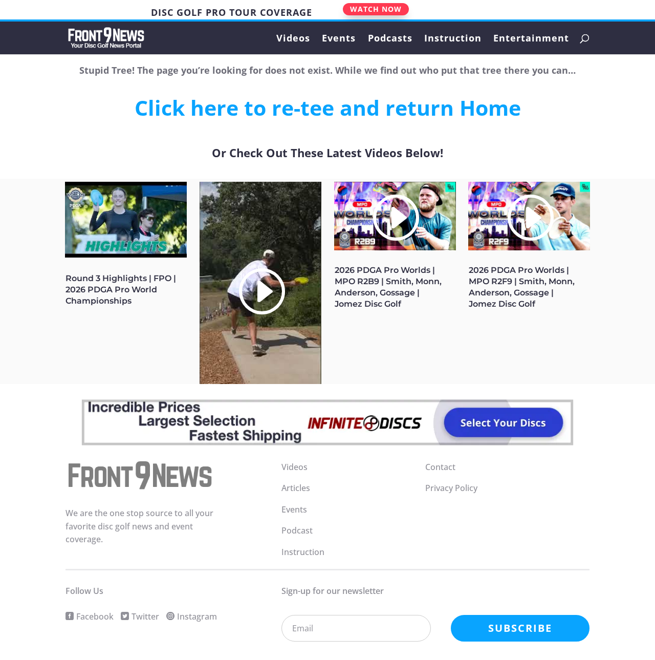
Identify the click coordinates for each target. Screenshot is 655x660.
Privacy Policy (451, 488)
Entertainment (531, 39)
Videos (293, 39)
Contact (440, 467)
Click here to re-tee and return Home (328, 107)
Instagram (197, 616)
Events (339, 39)
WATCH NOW (376, 9)
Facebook (95, 616)
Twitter (145, 616)
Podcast (297, 530)
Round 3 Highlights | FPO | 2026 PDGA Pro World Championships (121, 289)
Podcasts (390, 39)
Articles (295, 488)
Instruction (453, 39)
